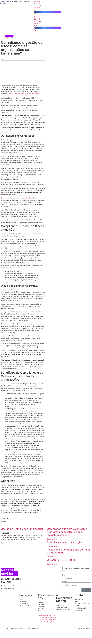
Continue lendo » (6, 543)
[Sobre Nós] (64, 605)
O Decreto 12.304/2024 (61, 559)
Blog (35, 10)
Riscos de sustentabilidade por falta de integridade (68, 551)
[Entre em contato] (64, 607)
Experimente (38, 12)
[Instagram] (46, 604)
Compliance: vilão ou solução (65, 542)
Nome (64, 575)
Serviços (37, 1)
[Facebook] (46, 607)
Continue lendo (52, 539)
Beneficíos (37, 3)
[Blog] (46, 611)
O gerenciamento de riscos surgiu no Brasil (15, 198)
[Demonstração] (27, 606)
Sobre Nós (37, 5)
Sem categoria (9, 35)
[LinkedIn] (46, 602)
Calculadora (38, 7)
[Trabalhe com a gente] (64, 609)
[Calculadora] (27, 604)
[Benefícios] (27, 602)
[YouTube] (46, 609)
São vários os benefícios (9, 384)
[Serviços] (27, 599)
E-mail (64, 581)
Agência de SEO (23, 635)
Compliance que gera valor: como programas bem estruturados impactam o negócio (67, 531)
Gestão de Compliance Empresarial (22, 528)
